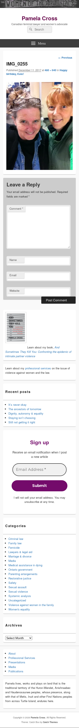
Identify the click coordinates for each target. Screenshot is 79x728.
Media (12, 561)
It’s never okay (17, 405)
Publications (15, 671)
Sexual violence (18, 591)
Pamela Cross (39, 18)
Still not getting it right (21, 422)
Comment (16, 209)
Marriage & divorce (19, 556)
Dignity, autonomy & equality (25, 413)
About (12, 653)
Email (12, 275)
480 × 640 (50, 70)
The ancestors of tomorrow (24, 409)
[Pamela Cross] (39, 7)
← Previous (65, 57)
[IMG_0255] (39, 169)
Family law (14, 543)
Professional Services (21, 658)
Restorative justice (19, 578)
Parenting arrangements (22, 574)
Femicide (14, 548)
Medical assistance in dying (25, 565)
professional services (38, 368)
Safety (12, 583)
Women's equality (19, 609)
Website (14, 291)
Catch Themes (50, 722)
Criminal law (15, 539)
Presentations (16, 662)
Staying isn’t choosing (21, 418)
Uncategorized (17, 600)
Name (13, 260)
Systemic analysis (19, 596)
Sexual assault (17, 587)
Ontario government (20, 569)
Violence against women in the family (31, 605)
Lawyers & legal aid (20, 552)
